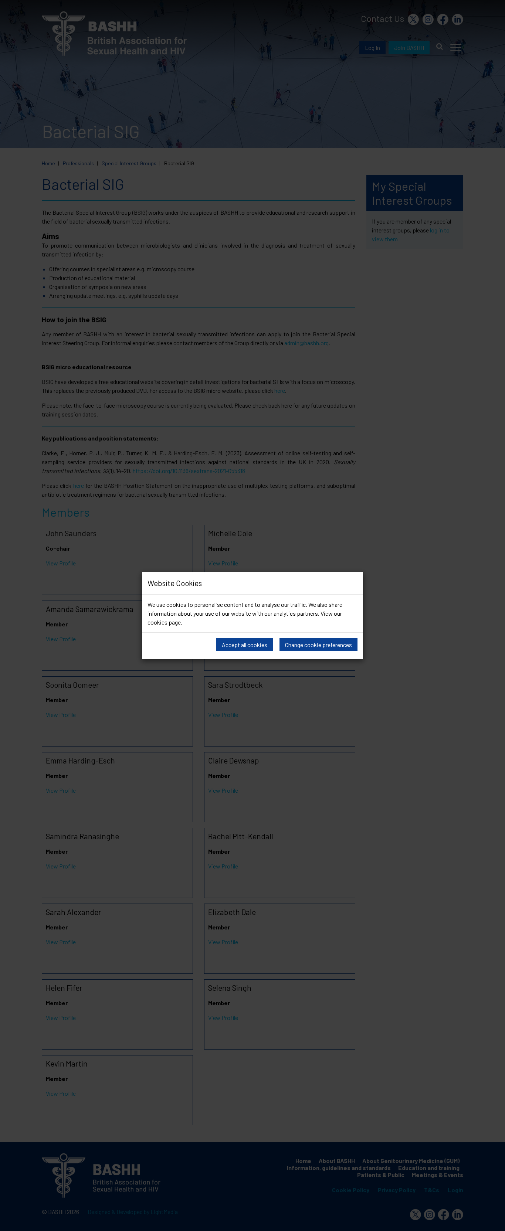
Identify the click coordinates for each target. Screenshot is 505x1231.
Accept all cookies (244, 644)
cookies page (164, 622)
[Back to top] (491, 1223)
